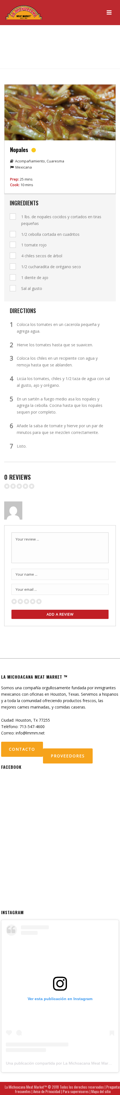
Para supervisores (76, 1091)
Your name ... (26, 574)
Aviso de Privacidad (46, 1091)
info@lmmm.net (30, 733)
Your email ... (26, 589)
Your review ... (27, 539)
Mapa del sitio (101, 1091)
